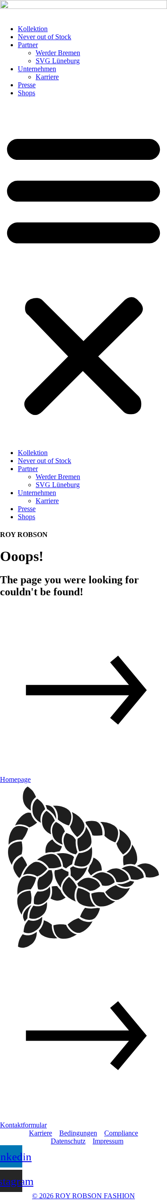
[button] (83, 273)
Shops (26, 93)
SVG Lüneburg (58, 61)
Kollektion (33, 29)
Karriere (47, 77)
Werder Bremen (58, 53)
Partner (28, 45)
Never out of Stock (44, 37)
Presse (27, 85)
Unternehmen (37, 69)
